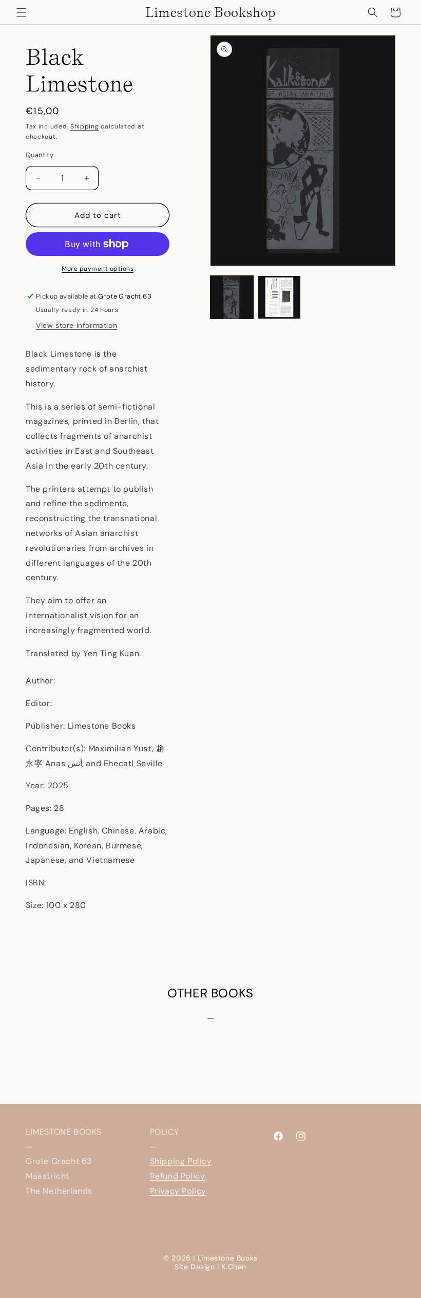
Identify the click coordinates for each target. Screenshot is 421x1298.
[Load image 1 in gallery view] (231, 297)
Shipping (84, 126)
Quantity (39, 155)
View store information (76, 325)
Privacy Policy (178, 1190)
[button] (21, 12)
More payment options (97, 269)
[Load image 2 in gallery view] (279, 297)
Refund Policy (177, 1176)
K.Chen (233, 1266)
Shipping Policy (181, 1161)
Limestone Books (228, 1258)
